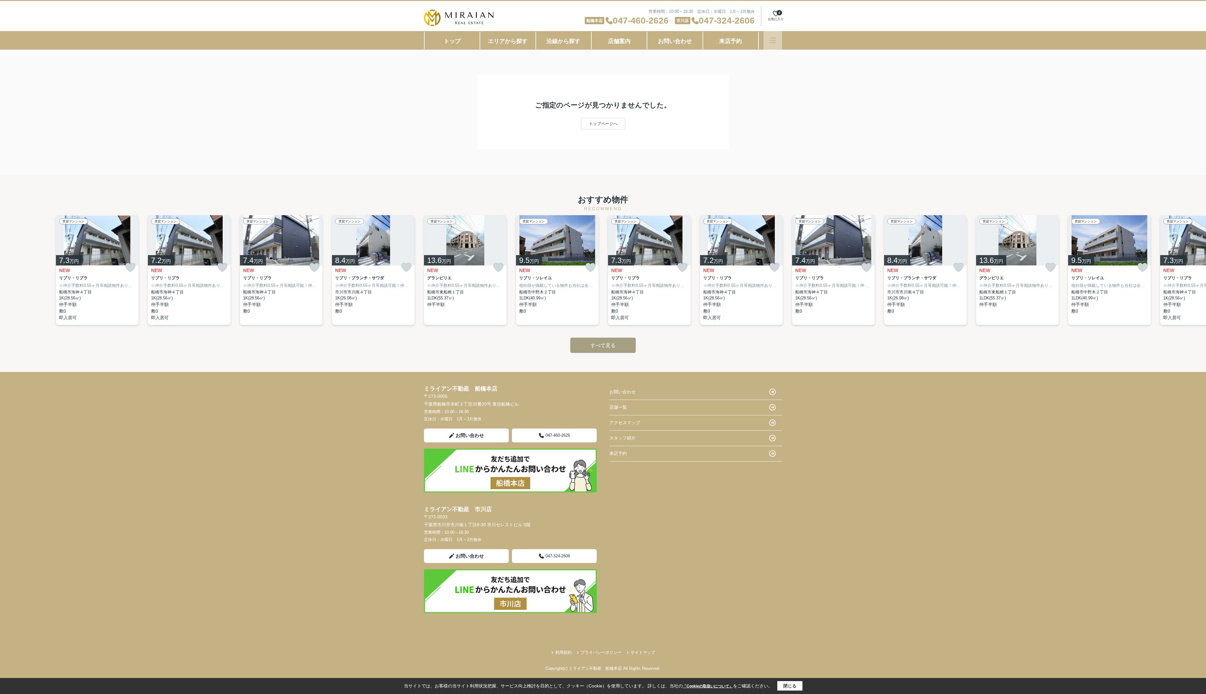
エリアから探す (508, 41)
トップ (452, 41)
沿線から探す (563, 41)
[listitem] (465, 270)
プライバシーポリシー (601, 652)
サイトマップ (643, 652)
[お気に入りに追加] (130, 267)
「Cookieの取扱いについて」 (708, 686)
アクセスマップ (624, 422)
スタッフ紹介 (622, 437)
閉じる (789, 685)
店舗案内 (619, 41)
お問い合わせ (675, 41)
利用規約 (563, 652)
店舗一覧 (618, 407)
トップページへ (603, 123)
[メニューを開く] (773, 40)
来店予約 (730, 41)
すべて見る (603, 345)
